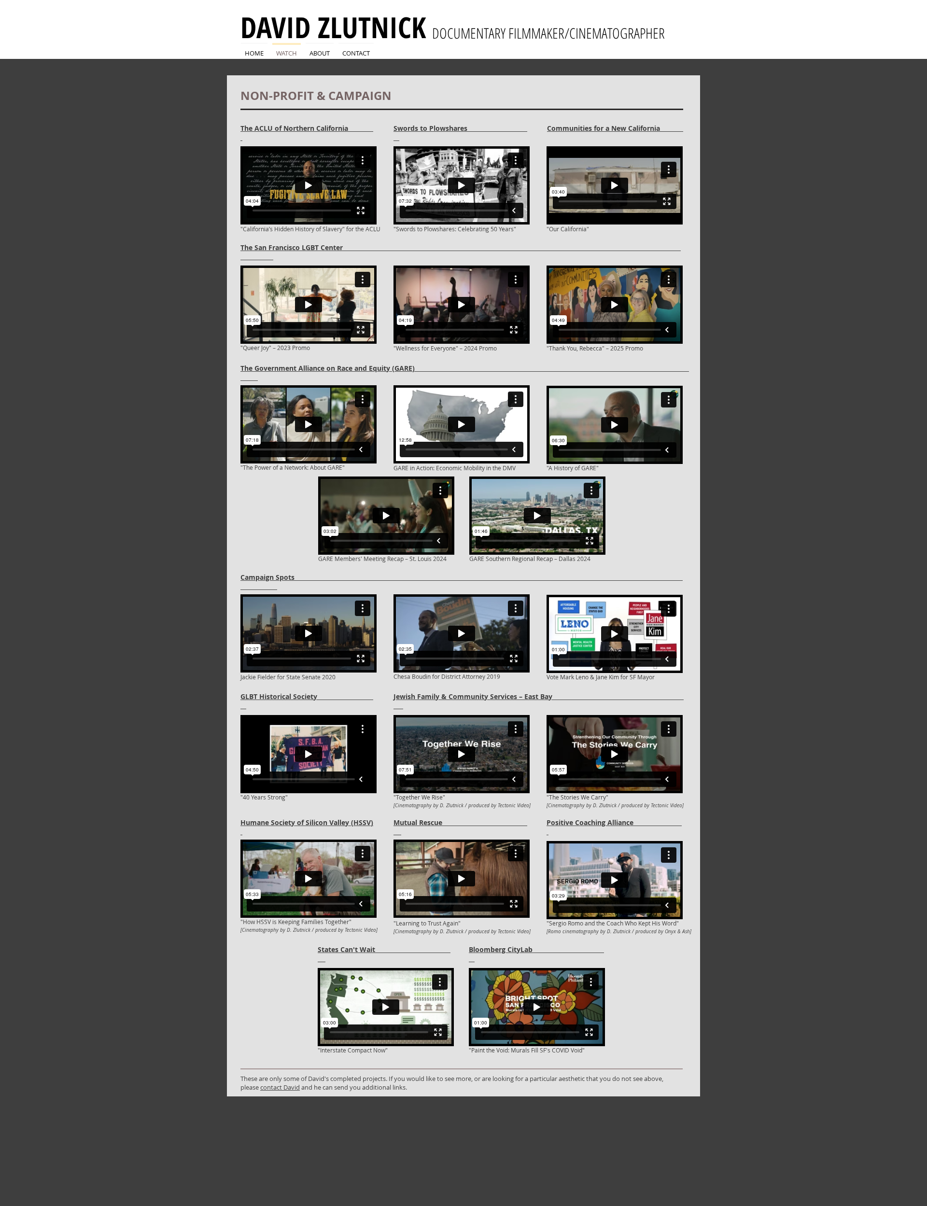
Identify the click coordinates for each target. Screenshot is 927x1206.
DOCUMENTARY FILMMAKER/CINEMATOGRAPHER (546, 33)
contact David (280, 1087)
